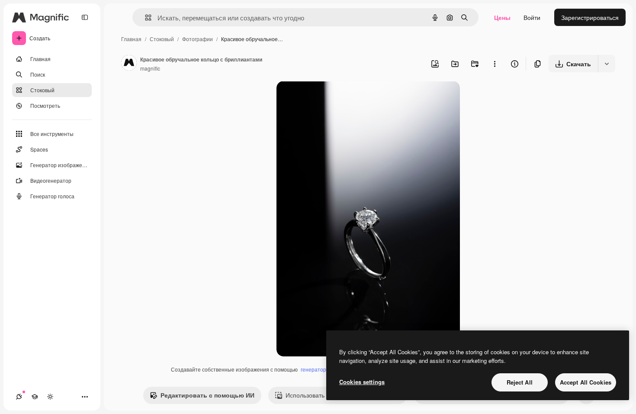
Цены (502, 17)
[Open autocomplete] (145, 17)
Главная (131, 38)
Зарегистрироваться (590, 17)
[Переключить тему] (50, 397)
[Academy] (35, 397)
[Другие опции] (494, 63)
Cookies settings (362, 382)
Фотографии (197, 38)
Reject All (520, 382)
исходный (334, 97)
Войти (532, 17)
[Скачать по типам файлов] (606, 63)
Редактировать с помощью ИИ (207, 395)
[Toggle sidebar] (85, 17)
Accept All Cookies (585, 382)
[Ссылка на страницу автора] (129, 63)
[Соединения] (19, 397)
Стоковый (162, 38)
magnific (150, 68)
